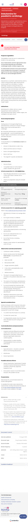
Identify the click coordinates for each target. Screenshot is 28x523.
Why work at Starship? (6, 504)
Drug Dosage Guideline (7, 10)
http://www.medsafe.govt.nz (11, 424)
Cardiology (15, 8)
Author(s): (3, 450)
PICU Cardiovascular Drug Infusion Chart (16, 210)
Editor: (2, 458)
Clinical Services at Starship (8, 499)
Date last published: (6, 437)
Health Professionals (6, 497)
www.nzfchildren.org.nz (18, 417)
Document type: (5, 440)
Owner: (3, 455)
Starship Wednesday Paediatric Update (11, 501)
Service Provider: (5, 443)
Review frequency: (5, 446)
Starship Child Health (6, 8)
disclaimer (14, 31)
